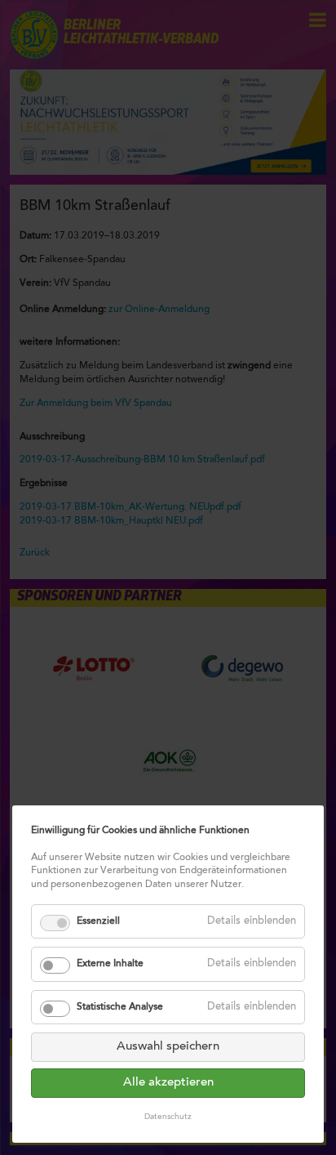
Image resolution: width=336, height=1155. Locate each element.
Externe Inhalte (110, 964)
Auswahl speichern (168, 1047)
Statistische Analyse (120, 1007)
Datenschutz (168, 1117)
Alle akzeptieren (168, 1083)
